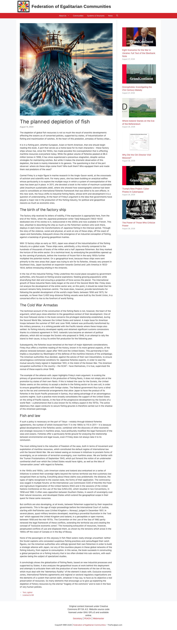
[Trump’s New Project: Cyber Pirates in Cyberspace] (139, 183)
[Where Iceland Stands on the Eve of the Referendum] (139, 116)
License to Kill (28, 595)
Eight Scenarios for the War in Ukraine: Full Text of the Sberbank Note (138, 53)
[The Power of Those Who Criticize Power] (139, 217)
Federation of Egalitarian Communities (71, 6)
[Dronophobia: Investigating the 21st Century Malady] (139, 82)
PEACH (87, 618)
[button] (117, 15)
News (110, 16)
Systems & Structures (96, 16)
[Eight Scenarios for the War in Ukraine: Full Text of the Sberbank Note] (139, 45)
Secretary (77, 618)
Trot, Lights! (27, 592)
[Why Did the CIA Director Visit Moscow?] (139, 149)
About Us (62, 16)
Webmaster (98, 618)
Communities (78, 16)
